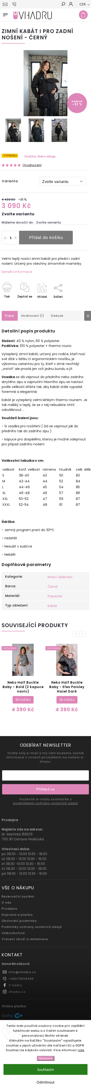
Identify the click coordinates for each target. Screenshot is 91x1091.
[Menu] (5, 13)
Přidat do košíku (46, 237)
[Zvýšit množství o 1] (16, 238)
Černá (53, 586)
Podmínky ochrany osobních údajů (32, 927)
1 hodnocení (32, 165)
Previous (76, 634)
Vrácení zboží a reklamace (25, 939)
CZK (83, 4)
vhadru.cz (17, 992)
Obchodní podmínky (19, 921)
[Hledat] (63, 4)
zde (81, 1050)
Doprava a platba (17, 915)
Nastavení (45, 1058)
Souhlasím (45, 1069)
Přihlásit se (45, 789)
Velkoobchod (13, 933)
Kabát (52, 605)
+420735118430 (21, 979)
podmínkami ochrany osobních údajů (45, 803)
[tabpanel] (23, 679)
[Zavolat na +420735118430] (15, 4)
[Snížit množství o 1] (5, 238)
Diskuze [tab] (57, 316)
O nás (6, 903)
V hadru (15, 985)
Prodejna (9, 909)
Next (83, 634)
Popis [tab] (9, 316)
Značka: (40, 156)
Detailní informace (17, 271)
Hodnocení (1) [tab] (32, 316)
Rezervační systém (18, 896)
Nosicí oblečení (60, 577)
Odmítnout (45, 1082)
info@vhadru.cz (22, 972)
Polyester (55, 596)
